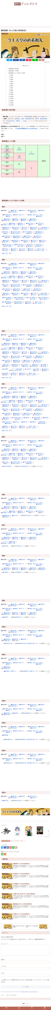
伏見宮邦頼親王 (19, 297)
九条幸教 (19, 369)
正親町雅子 (39, 246)
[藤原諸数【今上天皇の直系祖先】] (22, 60)
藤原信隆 (12, 223)
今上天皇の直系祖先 (6, 840)
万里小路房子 (37, 237)
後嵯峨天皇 (6, 227)
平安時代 (26, 116)
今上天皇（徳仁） (8, 253)
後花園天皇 (39, 232)
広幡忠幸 (26, 417)
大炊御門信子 (38, 233)
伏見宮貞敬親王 (31, 297)
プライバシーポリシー (25, 1005)
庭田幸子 (29, 233)
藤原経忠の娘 (8, 643)
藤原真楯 (7, 147)
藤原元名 (33, 212)
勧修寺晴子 (6, 242)
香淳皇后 (31, 250)
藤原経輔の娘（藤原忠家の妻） (27, 739)
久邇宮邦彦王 (18, 302)
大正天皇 (22, 249)
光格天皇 (30, 244)
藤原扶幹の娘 (32, 210)
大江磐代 (21, 246)
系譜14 (12, 102)
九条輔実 (5, 369)
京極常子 (18, 419)
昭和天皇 (31, 249)
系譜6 (11, 85)
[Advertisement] (25, 17)
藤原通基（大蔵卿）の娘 (8, 224)
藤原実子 (24, 220)
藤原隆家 (39, 216)
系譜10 (12, 94)
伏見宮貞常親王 (7, 466)
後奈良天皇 (27, 236)
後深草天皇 (16, 227)
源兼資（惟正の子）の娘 (35, 214)
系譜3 (11, 79)
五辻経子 (25, 229)
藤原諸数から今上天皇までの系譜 (17, 73)
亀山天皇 (15, 515)
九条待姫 (44, 366)
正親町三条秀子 (43, 229)
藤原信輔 (33, 219)
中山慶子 (5, 250)
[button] (47, 613)
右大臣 (22, 118)
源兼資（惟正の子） (19, 214)
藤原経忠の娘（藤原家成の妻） (27, 643)
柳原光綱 (8, 423)
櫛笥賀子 (42, 242)
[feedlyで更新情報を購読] (2, 854)
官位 (8, 120)
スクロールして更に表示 (43, 836)
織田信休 (46, 417)
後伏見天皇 (34, 227)
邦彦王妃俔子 (18, 303)
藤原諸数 (25, 120)
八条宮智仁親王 (16, 417)
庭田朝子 (8, 237)
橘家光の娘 (33, 220)
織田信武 (37, 419)
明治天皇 (14, 249)
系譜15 (12, 105)
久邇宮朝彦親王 (7, 302)
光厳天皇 (45, 227)
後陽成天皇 (15, 240)
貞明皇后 (22, 250)
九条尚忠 (45, 369)
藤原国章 (41, 210)
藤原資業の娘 (5, 220)
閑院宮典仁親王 (19, 244)
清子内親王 (25, 364)
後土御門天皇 (6, 236)
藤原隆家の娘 (8, 763)
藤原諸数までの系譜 (14, 70)
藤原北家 (17, 118)
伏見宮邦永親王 (43, 294)
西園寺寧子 (34, 229)
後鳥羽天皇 (30, 223)
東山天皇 (42, 240)
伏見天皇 (25, 227)
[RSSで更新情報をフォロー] (5, 854)
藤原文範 (5, 800)
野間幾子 (5, 374)
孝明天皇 (5, 249)
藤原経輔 (7, 219)
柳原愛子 (14, 250)
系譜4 (11, 81)
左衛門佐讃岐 (8, 246)
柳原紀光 (16, 422)
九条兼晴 (44, 364)
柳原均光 (25, 422)
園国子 (26, 242)
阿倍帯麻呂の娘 (7, 151)
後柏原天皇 (17, 236)
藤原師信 (15, 219)
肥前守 (37, 118)
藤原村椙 (14, 210)
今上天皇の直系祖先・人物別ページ (18, 840)
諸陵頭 (18, 120)
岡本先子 (9, 299)
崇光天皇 (5, 232)
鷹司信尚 (25, 366)
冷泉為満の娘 (34, 366)
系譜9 (11, 92)
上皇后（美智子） (41, 250)
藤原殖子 (21, 223)
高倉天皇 (21, 224)
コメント (4, 944)
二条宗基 (28, 369)
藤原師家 (15, 713)
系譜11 (11, 96)
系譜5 (11, 83)
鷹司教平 (35, 364)
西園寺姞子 (6, 229)
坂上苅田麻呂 (7, 155)
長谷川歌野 (42, 423)
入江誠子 (33, 299)
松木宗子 (34, 242)
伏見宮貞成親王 (28, 232)
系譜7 (11, 87)
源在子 (31, 224)
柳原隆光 (33, 422)
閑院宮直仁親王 (7, 244)
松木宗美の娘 (20, 299)
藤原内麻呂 (29, 118)
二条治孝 (36, 369)
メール (3, 966)
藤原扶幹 (22, 210)
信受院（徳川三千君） (16, 370)
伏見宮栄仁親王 (16, 232)
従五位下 (12, 120)
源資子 (6, 233)
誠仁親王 (6, 240)
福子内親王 (45, 293)
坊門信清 (5, 546)
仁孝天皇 (39, 244)
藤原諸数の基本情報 (14, 68)
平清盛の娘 (42, 569)
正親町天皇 (38, 236)
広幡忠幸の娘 (36, 417)
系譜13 (12, 100)
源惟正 (8, 216)
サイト (3, 973)
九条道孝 (5, 373)
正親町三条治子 (16, 233)
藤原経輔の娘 (8, 739)
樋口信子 (36, 370)
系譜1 (11, 75)
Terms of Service (32, 991)
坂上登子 (19, 157)
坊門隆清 (5, 572)
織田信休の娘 (6, 422)
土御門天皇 (40, 223)
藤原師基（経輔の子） (11, 671)
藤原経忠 (24, 219)
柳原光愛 (42, 422)
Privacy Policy (24, 991)
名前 (3, 959)
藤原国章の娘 (6, 214)
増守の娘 (15, 220)
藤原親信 (5, 617)
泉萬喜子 (9, 303)
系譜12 (12, 98)
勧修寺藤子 (17, 237)
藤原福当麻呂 (43, 118)
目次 (23, 65)
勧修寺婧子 (30, 246)
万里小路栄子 (26, 237)
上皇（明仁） (42, 249)
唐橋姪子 (45, 370)
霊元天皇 (34, 240)
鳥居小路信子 (44, 299)
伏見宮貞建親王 (7, 297)
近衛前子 (16, 242)
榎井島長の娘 (12, 212)
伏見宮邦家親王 (43, 297)
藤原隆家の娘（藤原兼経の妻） (27, 763)
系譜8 (11, 90)
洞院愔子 (16, 229)
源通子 (41, 224)
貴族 (43, 116)
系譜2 (11, 77)
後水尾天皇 (25, 240)
